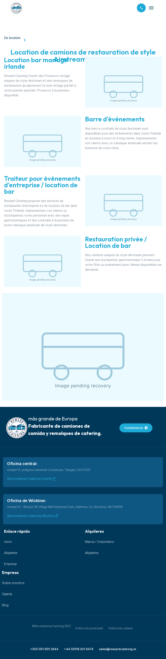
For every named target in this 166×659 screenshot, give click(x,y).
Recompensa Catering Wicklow (31, 516)
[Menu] (151, 8)
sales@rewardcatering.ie (117, 649)
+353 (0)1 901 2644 (44, 649)
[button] (83, 347)
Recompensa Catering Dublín (29, 479)
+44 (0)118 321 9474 (78, 649)
